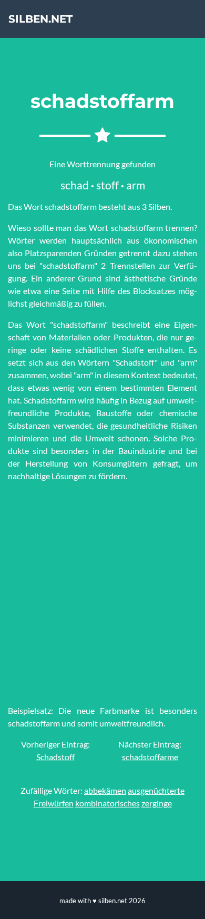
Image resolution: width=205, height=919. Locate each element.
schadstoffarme (150, 757)
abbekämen (105, 790)
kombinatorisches (107, 803)
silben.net (40, 19)
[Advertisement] (102, 593)
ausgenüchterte (156, 790)
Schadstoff (55, 757)
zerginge (156, 803)
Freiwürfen (54, 803)
